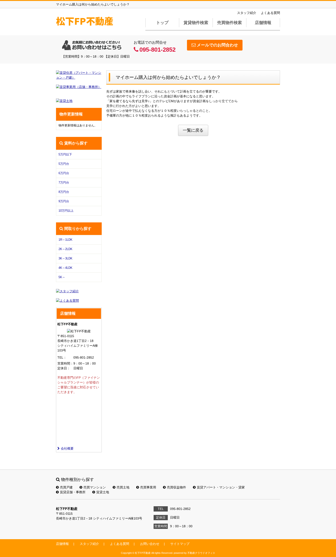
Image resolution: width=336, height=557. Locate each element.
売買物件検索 (229, 22)
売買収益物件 (176, 487)
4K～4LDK (65, 267)
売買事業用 (148, 487)
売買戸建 (66, 487)
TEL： (62, 357)
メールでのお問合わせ (217, 45)
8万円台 (64, 192)
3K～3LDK (65, 258)
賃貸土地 (102, 492)
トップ (162, 22)
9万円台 (64, 201)
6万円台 (64, 173)
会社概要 (67, 448)
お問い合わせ (149, 544)
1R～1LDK (65, 239)
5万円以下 (65, 154)
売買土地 (123, 487)
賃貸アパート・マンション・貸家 (221, 487)
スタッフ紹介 (246, 13)
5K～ (62, 277)
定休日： (63, 368)
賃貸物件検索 (196, 22)
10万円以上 (66, 210)
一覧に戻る (193, 130)
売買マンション (94, 487)
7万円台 (64, 182)
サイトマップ (179, 544)
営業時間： (65, 363)
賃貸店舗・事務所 (72, 492)
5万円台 (64, 163)
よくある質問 (270, 13)
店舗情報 (263, 22)
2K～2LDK (65, 249)
